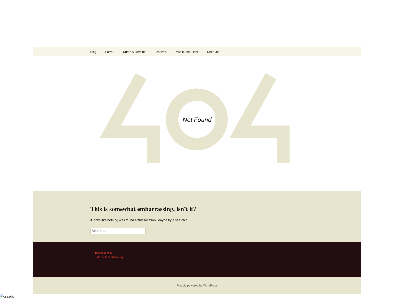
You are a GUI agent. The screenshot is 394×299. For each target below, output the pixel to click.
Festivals (161, 52)
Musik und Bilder (187, 52)
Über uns (213, 52)
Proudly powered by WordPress (197, 285)
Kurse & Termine (134, 52)
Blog (93, 52)
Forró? (109, 52)
